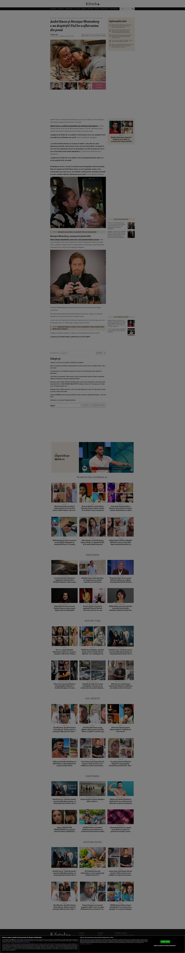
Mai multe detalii (25, 941)
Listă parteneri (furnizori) (85, 943)
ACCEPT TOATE (165, 941)
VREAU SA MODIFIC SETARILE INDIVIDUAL (165, 945)
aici (11, 947)
